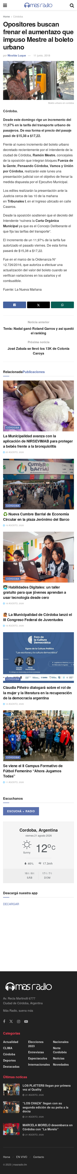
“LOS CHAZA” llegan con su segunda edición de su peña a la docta (45, 1107)
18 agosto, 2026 (14, 603)
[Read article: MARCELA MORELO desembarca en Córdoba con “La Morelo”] (11, 1129)
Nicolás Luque (17, 55)
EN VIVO (21, 1157)
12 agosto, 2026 (14, 703)
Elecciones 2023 (36, 1044)
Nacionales (61, 1042)
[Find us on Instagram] (18, 1021)
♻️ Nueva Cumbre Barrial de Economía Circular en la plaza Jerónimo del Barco (36, 516)
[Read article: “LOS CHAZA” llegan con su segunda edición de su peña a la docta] (11, 1107)
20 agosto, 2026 (14, 452)
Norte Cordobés (60, 1050)
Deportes (9, 1060)
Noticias (58, 1058)
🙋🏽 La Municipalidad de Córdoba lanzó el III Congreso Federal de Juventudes (37, 617)
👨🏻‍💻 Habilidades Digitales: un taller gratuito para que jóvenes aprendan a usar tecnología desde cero (34, 592)
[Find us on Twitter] (11, 1021)
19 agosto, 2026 (14, 525)
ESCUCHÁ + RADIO (21, 811)
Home (6, 16)
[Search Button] (72, 5)
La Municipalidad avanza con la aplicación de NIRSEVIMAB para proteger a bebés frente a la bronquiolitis (38, 441)
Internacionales (39, 1064)
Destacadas (11, 1066)
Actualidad (10, 1042)
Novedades (61, 1064)
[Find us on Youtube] (26, 1021)
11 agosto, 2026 (14, 782)
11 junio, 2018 (41, 55)
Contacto (38, 1157)
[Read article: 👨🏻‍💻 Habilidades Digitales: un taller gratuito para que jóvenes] (38, 557)
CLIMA (7, 1048)
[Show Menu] (5, 5)
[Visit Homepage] (38, 5)
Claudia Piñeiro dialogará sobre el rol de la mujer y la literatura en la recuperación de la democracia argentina (37, 692)
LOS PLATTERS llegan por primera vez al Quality (47, 1087)
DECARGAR (11, 904)
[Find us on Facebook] (4, 1021)
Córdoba (18, 16)
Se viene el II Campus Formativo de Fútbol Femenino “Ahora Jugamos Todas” (33, 771)
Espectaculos (37, 1058)
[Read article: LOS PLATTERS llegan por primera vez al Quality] (11, 1089)
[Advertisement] (38, 938)
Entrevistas (36, 1052)
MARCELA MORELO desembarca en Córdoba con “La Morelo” (48, 1127)
